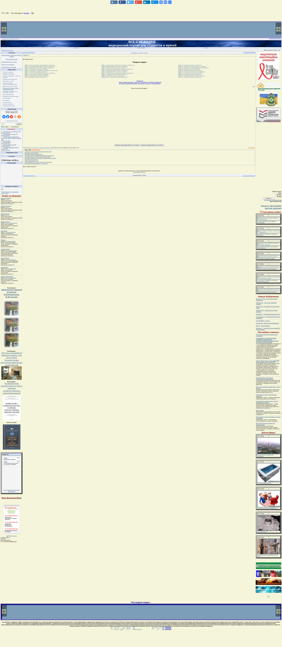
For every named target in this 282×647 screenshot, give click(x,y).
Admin (70, 147)
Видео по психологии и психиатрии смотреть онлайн (116, 73)
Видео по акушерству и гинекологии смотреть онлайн (117, 65)
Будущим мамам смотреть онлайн (188, 69)
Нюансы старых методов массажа (267, 268)
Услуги (7, 199)
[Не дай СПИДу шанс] (268, 79)
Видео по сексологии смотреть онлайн (35, 74)
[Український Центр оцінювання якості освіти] (268, 121)
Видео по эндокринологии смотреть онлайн (190, 75)
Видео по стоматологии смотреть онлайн (189, 73)
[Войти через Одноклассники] (19, 116)
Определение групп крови (8, 67)
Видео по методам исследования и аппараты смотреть (40, 70)
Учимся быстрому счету (31, 161)
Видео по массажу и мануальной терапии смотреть (116, 69)
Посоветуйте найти (10, 268)
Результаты (267, 200)
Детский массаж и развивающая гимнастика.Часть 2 (39, 155)
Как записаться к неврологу (11, 131)
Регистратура (5, 133)
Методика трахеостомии (31, 153)
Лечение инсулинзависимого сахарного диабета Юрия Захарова (11, 137)
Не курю (278, 194)
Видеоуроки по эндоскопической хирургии (113, 77)
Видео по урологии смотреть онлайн (188, 74)
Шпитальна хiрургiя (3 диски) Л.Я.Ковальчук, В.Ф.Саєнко (11, 293)
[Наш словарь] (11, 449)
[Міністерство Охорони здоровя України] (268, 105)
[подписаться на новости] (261, 212)
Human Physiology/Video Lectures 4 (267, 292)
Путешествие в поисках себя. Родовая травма (37, 157)
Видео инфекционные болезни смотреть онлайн (38, 67)
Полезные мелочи (10, 232)
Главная (75, 48)
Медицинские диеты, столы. (9, 62)
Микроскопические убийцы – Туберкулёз (35, 163)
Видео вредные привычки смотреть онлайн (114, 66)
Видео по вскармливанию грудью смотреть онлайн (39, 66)
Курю (279, 193)
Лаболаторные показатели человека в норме (11, 56)
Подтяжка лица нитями (30, 159)
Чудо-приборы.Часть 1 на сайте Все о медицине (38, 162)
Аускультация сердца (12, 59)
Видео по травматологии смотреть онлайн (113, 74)
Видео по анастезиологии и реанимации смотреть (39, 65)
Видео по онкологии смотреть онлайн (35, 71)
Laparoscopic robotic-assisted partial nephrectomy (38, 151)
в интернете (15, 127)
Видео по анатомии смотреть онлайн (188, 65)
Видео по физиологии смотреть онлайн (36, 75)
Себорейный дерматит (9, 134)
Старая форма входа (12, 121)
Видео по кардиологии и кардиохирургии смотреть (192, 67)
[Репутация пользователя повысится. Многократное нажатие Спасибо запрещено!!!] (127, 145)
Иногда (279, 196)
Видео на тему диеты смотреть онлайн (35, 69)
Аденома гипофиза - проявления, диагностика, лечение (40, 158)
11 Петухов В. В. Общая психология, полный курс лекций (267, 280)
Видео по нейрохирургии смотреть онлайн (113, 70)
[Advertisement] (11, 170)
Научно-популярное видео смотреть (35, 77)
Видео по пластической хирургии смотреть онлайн (39, 73)
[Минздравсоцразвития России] (269, 90)
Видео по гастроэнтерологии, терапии (188, 77)
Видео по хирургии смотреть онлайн (112, 75)
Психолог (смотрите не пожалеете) (267, 508)
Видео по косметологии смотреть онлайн (113, 67)
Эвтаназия (6, 142)
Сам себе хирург (262, 531)
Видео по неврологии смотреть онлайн (189, 70)
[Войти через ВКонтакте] (4, 116)
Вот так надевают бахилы (264, 483)
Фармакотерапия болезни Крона (33, 154)
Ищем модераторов (8, 144)
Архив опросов (276, 200)
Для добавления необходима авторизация (12, 490)
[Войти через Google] (15, 116)
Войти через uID (11, 112)
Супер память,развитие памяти (266, 258)
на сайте (6, 127)
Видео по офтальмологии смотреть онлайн (114, 71)
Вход (206, 48)
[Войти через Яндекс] (11, 116)
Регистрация (141, 48)
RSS (279, 50)
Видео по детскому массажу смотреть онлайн (191, 66)
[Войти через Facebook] (7, 116)
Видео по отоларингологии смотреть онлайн (190, 71)
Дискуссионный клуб (11, 223)
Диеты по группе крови (7, 64)
